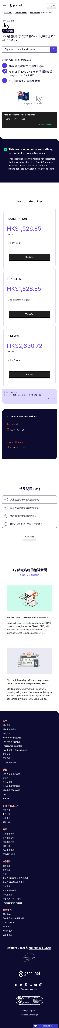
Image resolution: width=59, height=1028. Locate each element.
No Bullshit (7, 926)
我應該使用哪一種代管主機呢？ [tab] (25, 499)
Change (51, 399)
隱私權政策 (7, 894)
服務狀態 (6, 814)
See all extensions (45, 124)
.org (8, 119)
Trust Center (9, 922)
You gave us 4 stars (29, 989)
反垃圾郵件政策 (9, 890)
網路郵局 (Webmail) (11, 790)
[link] (16, 985)
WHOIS (6, 798)
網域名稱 (6, 725)
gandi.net (8, 12)
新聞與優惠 (7, 931)
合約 (5, 874)
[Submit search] (53, 49)
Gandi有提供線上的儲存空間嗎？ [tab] (26, 524)
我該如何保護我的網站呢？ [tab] (23, 515)
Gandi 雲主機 (8, 850)
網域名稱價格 (35, 12)
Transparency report (12, 903)
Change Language (29, 1015)
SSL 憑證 (7, 758)
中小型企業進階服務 (11, 786)
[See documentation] (16, 424)
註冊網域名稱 (8, 833)
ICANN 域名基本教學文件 (13, 882)
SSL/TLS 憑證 (9, 854)
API (4, 794)
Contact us (17, 429)
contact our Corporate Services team (35, 168)
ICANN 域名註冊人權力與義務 (15, 878)
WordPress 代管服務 (12, 737)
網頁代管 (6, 733)
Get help (29, 536)
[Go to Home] (15, 5)
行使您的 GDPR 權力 (12, 898)
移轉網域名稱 (8, 838)
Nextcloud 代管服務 (12, 742)
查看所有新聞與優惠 (29, 575)
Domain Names (21, 12)
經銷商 (6, 778)
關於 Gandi (7, 914)
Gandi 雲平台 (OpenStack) (15, 750)
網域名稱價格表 (9, 729)
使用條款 (6, 870)
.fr (15, 119)
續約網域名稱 (8, 842)
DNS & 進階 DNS (10, 762)
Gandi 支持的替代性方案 (13, 918)
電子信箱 (6, 754)
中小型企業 (7, 782)
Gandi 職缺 (7, 935)
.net (23, 119)
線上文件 (6, 818)
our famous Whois (40, 947)
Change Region (28, 1011)
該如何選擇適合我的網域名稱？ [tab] (25, 507)
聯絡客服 (6, 810)
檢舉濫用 (6, 865)
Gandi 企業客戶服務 (11, 774)
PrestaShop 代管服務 (12, 746)
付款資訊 (6, 886)
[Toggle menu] (4, 5)
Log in (51, 5)
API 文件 (6, 822)
